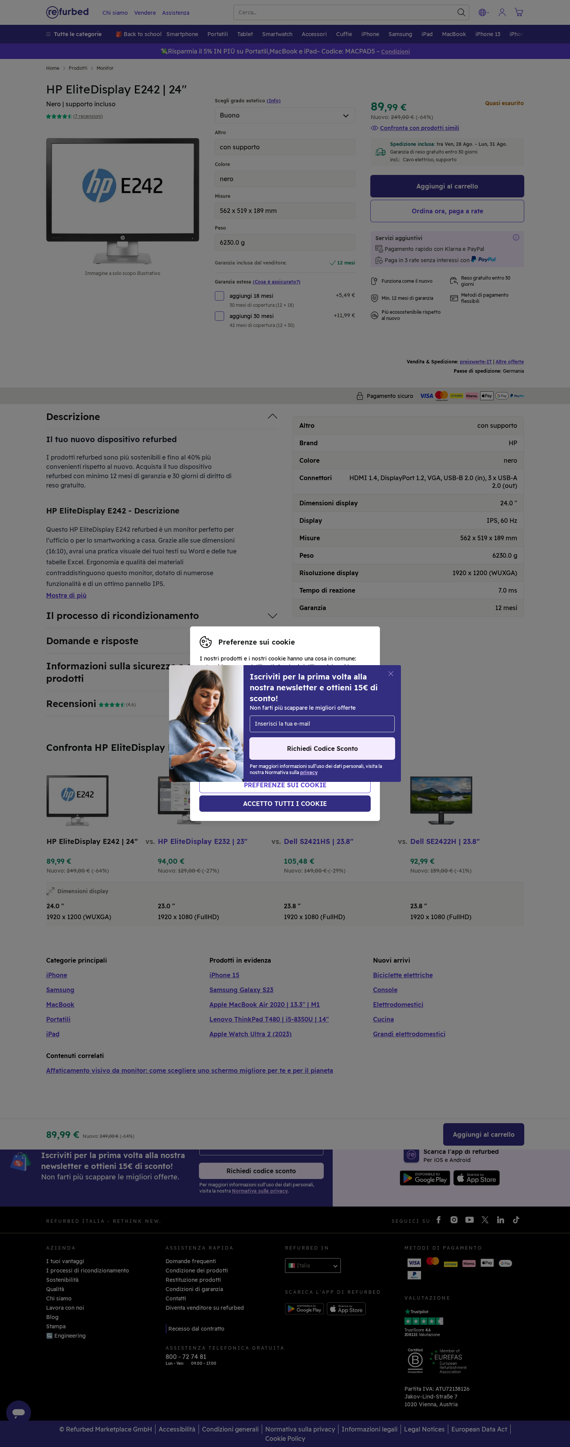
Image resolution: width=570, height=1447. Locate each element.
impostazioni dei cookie (294, 715)
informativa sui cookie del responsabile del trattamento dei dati (279, 735)
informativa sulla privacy (301, 723)
